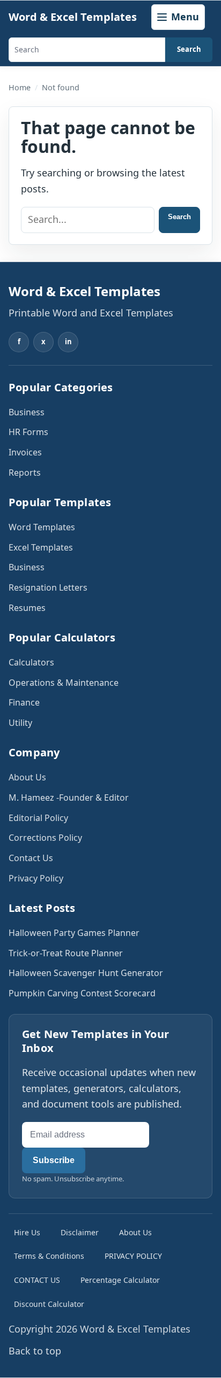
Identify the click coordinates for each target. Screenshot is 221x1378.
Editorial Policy (38, 818)
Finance (24, 702)
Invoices (25, 452)
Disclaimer (80, 1232)
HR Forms (28, 432)
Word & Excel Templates (73, 17)
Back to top (35, 1350)
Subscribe (54, 1160)
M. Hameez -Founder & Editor (69, 797)
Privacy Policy (36, 878)
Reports (25, 472)
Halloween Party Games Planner (74, 933)
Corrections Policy (45, 837)
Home (20, 87)
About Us (27, 777)
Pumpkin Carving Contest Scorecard (82, 993)
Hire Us (27, 1232)
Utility (20, 723)
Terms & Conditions (49, 1256)
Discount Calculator (49, 1304)
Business (27, 412)
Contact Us (31, 858)
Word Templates (42, 527)
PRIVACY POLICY (133, 1256)
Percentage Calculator (120, 1280)
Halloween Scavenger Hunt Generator (86, 973)
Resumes (27, 608)
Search (189, 49)
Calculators (31, 662)
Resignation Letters (48, 587)
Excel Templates (41, 547)
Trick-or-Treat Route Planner (66, 953)
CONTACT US (37, 1280)
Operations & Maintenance (64, 682)
